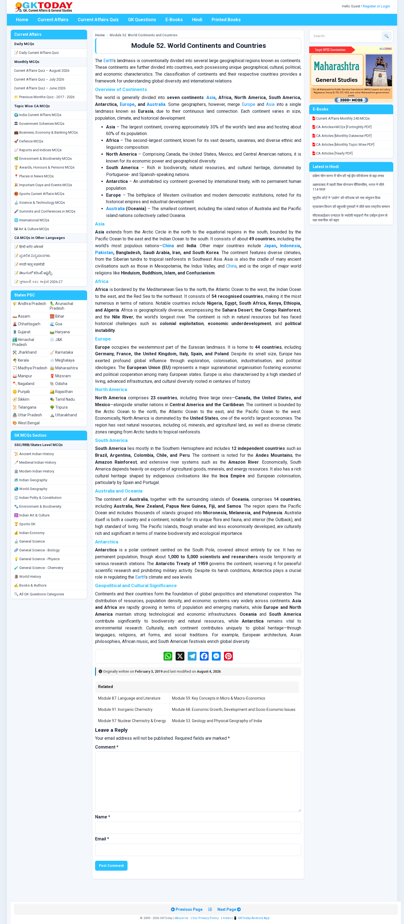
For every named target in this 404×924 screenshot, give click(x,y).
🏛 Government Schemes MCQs (39, 124)
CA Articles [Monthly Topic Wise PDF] (344, 144)
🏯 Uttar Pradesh (27, 415)
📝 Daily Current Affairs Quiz (36, 53)
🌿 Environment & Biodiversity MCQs (43, 158)
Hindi (197, 19)
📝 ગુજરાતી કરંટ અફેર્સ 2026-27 (38, 282)
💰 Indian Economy (29, 533)
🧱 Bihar (57, 316)
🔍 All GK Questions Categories (39, 594)
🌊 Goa (56, 324)
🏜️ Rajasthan (61, 391)
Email (102, 839)
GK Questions (142, 19)
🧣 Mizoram (60, 376)
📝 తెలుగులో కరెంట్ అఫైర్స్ (33, 273)
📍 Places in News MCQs (34, 176)
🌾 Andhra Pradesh (29, 303)
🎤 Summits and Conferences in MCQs (44, 211)
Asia (210, 97)
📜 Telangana (24, 407)
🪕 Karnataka (61, 352)
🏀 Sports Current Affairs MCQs (39, 194)
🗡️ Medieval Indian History (35, 462)
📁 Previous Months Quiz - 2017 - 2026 (44, 97)
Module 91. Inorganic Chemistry (125, 709)
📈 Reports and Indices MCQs (38, 150)
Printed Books (226, 19)
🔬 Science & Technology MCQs (39, 202)
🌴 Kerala (20, 360)
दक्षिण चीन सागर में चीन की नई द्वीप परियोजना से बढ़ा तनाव (348, 176)
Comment (106, 747)
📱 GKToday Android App (251, 918)
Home (22, 19)
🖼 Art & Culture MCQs (31, 229)
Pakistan (104, 252)
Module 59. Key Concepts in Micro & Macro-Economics (218, 698)
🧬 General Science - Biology (37, 550)
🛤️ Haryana (60, 332)
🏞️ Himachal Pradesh (23, 342)
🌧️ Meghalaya (62, 360)
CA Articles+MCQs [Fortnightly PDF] (343, 127)
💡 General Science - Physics (37, 559)
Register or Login (377, 6)
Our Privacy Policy (205, 918)
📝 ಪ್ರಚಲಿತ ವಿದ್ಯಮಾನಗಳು (32, 256)
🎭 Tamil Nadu (62, 399)
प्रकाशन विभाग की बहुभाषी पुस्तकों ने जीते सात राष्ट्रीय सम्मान (351, 207)
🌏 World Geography (30, 489)
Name (102, 817)
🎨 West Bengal (26, 423)
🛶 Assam (21, 316)
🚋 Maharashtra (64, 368)
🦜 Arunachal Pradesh (61, 306)
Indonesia (290, 245)
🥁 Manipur (22, 376)
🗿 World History (27, 576)
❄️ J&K (56, 339)
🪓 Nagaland (23, 383)
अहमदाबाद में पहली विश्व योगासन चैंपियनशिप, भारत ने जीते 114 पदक (348, 187)
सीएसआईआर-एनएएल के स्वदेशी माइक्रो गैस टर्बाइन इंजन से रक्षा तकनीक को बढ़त (350, 217)
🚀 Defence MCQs (28, 141)
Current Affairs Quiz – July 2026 (39, 79)
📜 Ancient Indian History (34, 454)
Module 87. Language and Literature (129, 698)
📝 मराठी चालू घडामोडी (29, 264)
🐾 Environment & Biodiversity (37, 506)
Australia (156, 104)
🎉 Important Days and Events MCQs (43, 185)
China (168, 245)
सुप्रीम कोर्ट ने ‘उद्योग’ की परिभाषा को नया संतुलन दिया (346, 198)
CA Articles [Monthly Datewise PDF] (343, 136)
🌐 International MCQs (31, 220)
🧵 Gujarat (21, 332)
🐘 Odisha (58, 383)
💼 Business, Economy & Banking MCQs (46, 132)
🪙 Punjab (21, 391)
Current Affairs (53, 19)
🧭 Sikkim (20, 399)
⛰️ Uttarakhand (63, 415)
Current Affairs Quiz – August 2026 (41, 70)
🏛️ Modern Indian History (34, 471)
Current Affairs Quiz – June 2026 (39, 88)
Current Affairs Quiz (98, 19)
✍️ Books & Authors (30, 585)
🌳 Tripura (59, 407)
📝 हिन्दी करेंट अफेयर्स (28, 247)
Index (227, 918)
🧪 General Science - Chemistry (38, 568)
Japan (270, 245)
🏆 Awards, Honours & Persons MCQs (44, 167)
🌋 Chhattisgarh (26, 324)
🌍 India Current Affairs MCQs (37, 115)
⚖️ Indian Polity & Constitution (38, 498)
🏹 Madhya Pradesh (29, 368)
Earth (108, 60)
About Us (181, 918)
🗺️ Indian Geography (30, 480)
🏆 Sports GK (24, 524)
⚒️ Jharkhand (24, 352)
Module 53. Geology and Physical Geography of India (217, 721)
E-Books (174, 19)
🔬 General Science (29, 541)
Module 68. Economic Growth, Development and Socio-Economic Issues (233, 709)
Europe (127, 104)
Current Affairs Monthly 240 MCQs (342, 118)
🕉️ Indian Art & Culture (31, 515)
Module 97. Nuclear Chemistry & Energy (132, 721)
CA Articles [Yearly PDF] (334, 153)
